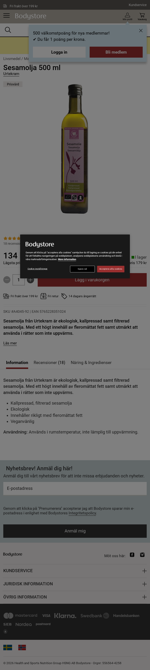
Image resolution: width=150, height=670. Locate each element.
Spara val (82, 269)
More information (67, 259)
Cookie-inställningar (38, 269)
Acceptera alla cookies (110, 269)
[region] (75, 256)
